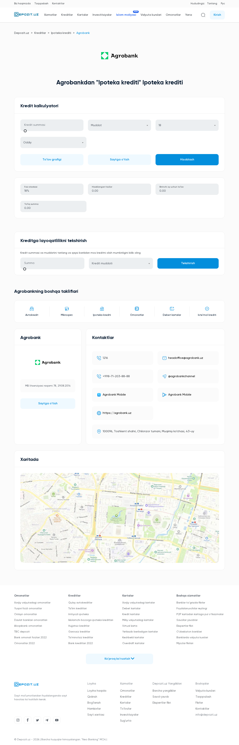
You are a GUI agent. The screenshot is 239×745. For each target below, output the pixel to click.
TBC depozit (22, 631)
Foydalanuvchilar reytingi (191, 608)
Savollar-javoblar (187, 620)
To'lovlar (125, 708)
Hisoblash (187, 159)
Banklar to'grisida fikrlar (190, 602)
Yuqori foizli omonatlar (28, 608)
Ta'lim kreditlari (77, 608)
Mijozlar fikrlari (184, 643)
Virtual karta (129, 626)
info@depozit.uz (206, 714)
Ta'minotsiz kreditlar (80, 637)
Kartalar (82, 14)
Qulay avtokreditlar (80, 602)
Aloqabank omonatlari (28, 626)
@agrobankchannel (181, 376)
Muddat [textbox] (96, 125)
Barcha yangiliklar (164, 690)
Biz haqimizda (22, 3)
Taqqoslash (41, 3)
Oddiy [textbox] (27, 142)
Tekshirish (188, 263)
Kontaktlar (58, 3)
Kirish (217, 14)
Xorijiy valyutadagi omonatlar (32, 602)
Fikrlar (199, 702)
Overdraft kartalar (133, 643)
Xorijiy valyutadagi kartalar (138, 602)
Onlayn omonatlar (25, 614)
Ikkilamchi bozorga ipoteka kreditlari (90, 620)
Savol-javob (161, 696)
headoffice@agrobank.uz (185, 358)
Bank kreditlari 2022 (80, 643)
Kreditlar (67, 14)
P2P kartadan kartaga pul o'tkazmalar (200, 614)
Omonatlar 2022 (24, 643)
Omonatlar (173, 14)
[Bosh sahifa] (26, 15)
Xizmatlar (50, 14)
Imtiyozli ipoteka (78, 614)
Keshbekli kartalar (133, 637)
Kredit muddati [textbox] (102, 263)
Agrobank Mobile (114, 394)
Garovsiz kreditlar (79, 631)
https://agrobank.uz (117, 413)
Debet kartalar (131, 608)
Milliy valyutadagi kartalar (137, 620)
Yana (188, 14)
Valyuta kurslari (151, 14)
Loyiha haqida (96, 690)
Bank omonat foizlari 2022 (30, 637)
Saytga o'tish (119, 159)
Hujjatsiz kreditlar (78, 626)
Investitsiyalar (102, 14)
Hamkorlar (94, 708)
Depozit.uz (21, 33)
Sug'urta (125, 720)
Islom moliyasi (126, 14)
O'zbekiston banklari (189, 631)
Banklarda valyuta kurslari (192, 637)
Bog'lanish (94, 702)
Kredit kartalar (131, 614)
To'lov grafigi (52, 159)
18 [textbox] (160, 125)
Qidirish (92, 696)
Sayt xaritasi (95, 714)
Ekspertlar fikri (184, 626)
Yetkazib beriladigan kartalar (140, 631)
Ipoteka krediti (61, 33)
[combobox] (119, 125)
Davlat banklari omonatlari (30, 620)
